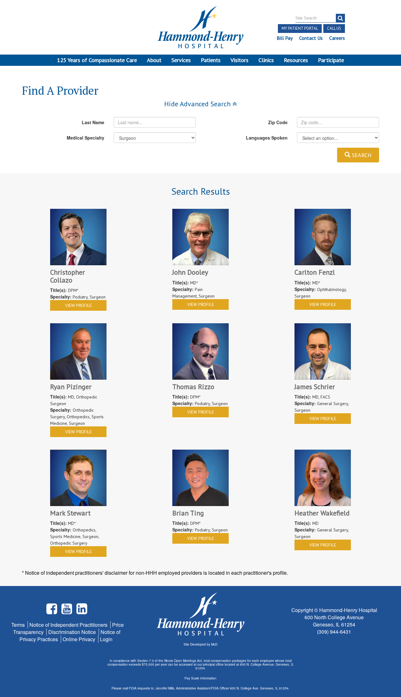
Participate (331, 60)
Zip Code (278, 122)
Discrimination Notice (72, 632)
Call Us (334, 28)
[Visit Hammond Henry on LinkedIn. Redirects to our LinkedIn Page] (82, 611)
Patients (211, 60)
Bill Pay (285, 38)
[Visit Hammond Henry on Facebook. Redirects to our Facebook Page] (52, 611)
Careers (337, 38)
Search (361, 155)
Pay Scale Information (200, 678)
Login (106, 639)
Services (181, 60)
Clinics (266, 60)
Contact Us (311, 38)
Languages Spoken (267, 138)
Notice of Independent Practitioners (69, 624)
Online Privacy (79, 639)
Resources (296, 60)
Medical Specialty (85, 138)
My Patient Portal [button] (300, 28)
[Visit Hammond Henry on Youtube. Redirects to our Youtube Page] (67, 611)
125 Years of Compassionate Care (97, 60)
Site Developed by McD (200, 644)
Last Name (93, 122)
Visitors (239, 60)
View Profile (78, 305)
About (154, 60)
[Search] (340, 18)
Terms (18, 624)
